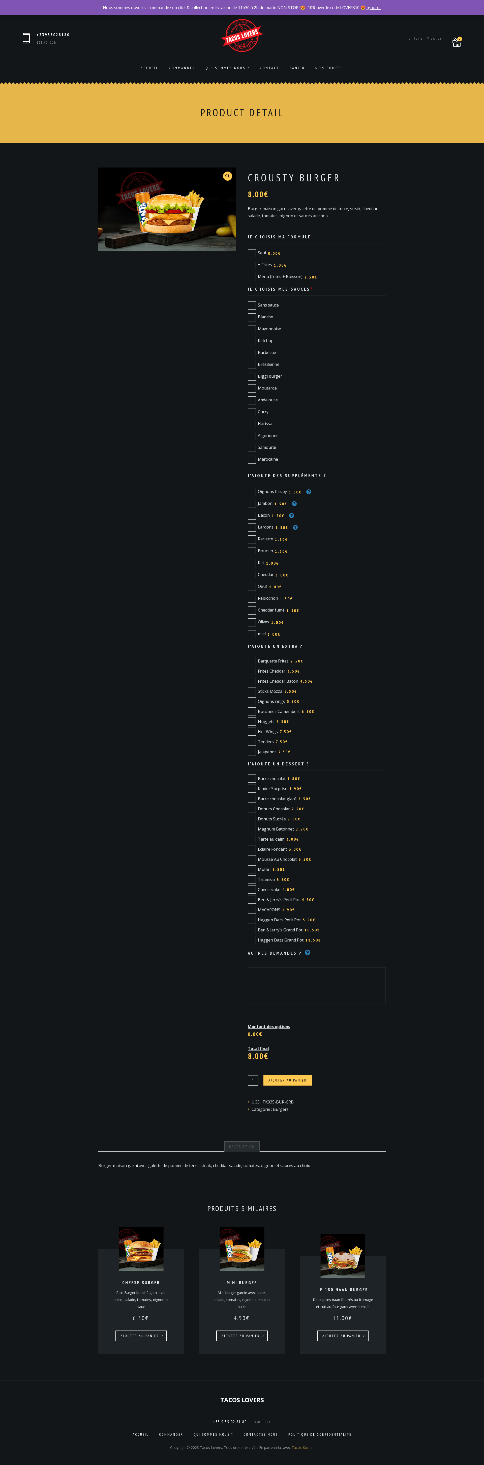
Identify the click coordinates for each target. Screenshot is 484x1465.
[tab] (242, 1146)
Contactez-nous (261, 1434)
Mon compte (329, 68)
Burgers (281, 1109)
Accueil (150, 68)
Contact (270, 68)
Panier (297, 68)
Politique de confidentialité (320, 1434)
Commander (182, 68)
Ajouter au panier (287, 1080)
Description (242, 1146)
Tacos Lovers (242, 1400)
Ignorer (374, 7)
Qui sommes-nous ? (228, 68)
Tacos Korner (303, 1447)
